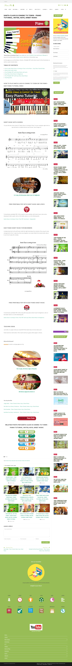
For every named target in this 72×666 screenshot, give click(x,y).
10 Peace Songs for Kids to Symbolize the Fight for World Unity (60, 436)
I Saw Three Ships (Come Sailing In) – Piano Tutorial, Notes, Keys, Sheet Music (42, 498)
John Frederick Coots (31, 55)
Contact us (50, 664)
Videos (6, 646)
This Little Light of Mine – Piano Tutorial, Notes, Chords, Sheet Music (26, 515)
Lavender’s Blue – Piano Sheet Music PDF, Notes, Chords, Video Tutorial (60, 310)
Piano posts (27, 418)
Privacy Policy (39, 664)
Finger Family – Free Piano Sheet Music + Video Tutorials (11, 479)
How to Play (7, 648)
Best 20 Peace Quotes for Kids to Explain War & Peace (61, 393)
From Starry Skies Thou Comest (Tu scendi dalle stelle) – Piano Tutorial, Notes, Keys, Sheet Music (60, 170)
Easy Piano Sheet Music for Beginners (14, 74)
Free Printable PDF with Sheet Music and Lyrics (16, 72)
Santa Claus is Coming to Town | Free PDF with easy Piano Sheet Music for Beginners (24, 317)
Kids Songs (7, 639)
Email (56, 71)
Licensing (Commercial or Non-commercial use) (56, 663)
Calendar (7, 651)
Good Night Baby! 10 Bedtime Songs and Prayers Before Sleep (60, 371)
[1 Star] (4, 344)
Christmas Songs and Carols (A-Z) (27, 391)
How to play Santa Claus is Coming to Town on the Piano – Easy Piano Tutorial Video (25, 68)
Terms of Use (43, 663)
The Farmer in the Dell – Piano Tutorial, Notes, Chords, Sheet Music (61, 239)
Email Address (56, 48)
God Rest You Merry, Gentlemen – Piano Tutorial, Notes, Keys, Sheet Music (21, 412)
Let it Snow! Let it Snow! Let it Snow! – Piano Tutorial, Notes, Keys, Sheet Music (26, 480)
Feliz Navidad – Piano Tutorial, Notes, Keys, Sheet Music (17, 409)
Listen (6, 658)
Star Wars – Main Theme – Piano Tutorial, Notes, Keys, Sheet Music (59, 262)
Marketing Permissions (57, 63)
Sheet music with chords (11, 70)
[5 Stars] (7, 344)
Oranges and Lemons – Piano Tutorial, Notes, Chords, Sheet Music (42, 479)
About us (38, 663)
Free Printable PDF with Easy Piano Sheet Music (16, 75)
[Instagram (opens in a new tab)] (63, 5)
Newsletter (45, 664)
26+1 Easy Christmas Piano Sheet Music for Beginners (27, 195)
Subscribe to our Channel (36, 631)
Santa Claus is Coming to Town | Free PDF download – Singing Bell (19, 219)
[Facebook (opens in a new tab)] (59, 5)
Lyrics (6, 653)
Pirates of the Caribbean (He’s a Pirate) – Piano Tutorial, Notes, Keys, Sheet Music (26, 498)
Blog (55, 389)
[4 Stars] (6, 344)
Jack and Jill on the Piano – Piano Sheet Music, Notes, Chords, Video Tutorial (11, 516)
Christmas (7, 642)
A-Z (5, 644)
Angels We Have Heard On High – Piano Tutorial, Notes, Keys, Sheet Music (60, 286)
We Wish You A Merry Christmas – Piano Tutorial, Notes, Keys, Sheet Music (21, 406)
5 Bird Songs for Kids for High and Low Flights (60, 415)
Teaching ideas (8, 77)
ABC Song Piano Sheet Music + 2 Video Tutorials (59, 217)
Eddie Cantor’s (20, 57)
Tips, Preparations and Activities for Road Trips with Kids (60, 502)
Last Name (55, 56)
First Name (55, 52)
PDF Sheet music (8, 460)
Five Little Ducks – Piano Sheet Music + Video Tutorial (60, 125)
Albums (6, 655)
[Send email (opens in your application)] (68, 5)
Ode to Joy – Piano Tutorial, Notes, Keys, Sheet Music (60, 147)
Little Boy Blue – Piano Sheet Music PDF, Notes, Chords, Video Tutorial (42, 515)
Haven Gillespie (42, 55)
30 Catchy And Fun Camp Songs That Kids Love (60, 481)
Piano (6, 456)
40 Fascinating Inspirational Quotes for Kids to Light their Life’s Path (60, 348)
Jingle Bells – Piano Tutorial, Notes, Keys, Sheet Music (16, 403)
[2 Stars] (5, 344)
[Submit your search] (14, 1)
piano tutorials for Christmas (24, 460)
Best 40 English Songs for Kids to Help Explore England (60, 459)
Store (6, 635)
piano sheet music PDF (15, 460)
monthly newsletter (61, 35)
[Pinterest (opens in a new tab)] (61, 5)
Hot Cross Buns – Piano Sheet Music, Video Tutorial (60, 103)
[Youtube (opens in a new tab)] (65, 5)
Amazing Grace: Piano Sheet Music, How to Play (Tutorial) (60, 195)
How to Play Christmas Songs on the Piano (27, 368)
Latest (6, 637)
